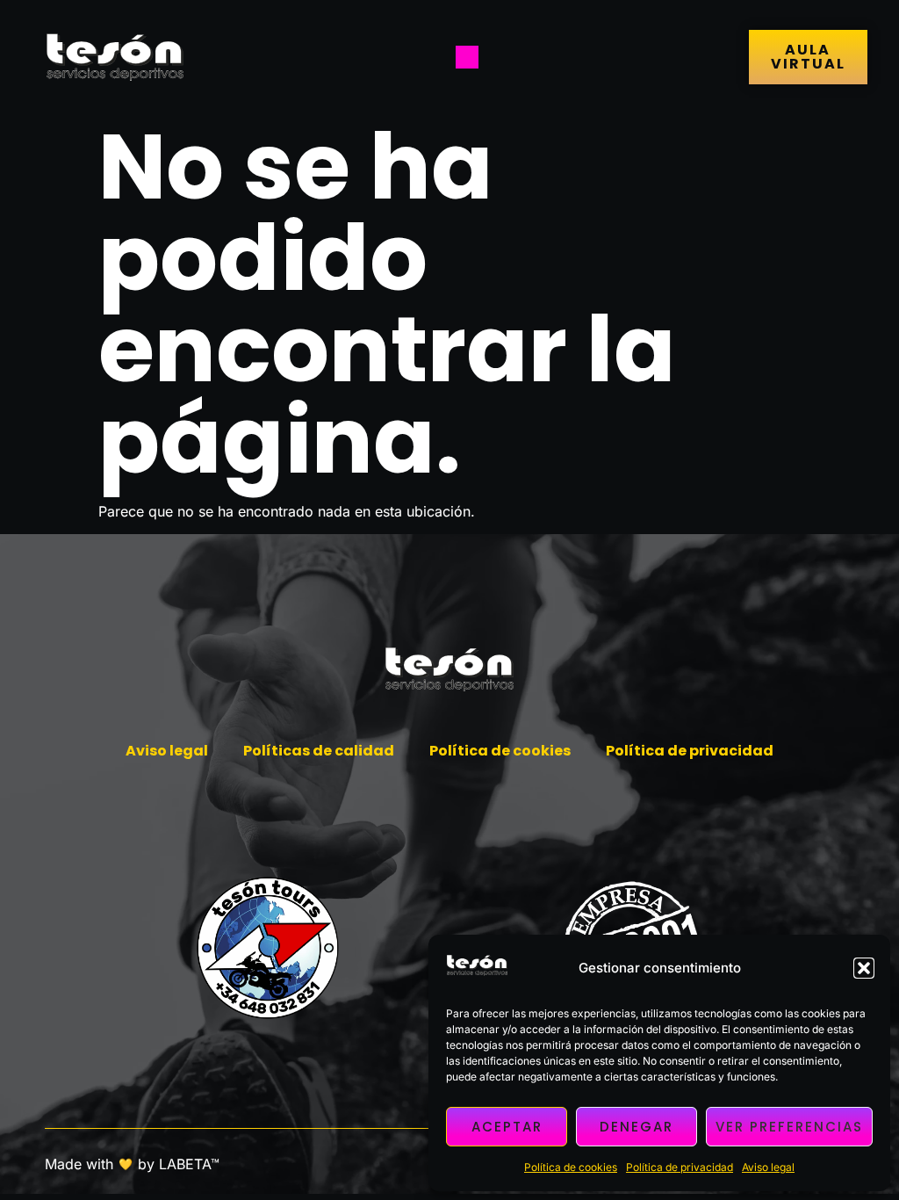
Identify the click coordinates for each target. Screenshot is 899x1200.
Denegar (636, 1126)
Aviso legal (768, 1167)
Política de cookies (570, 1167)
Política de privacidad (679, 1167)
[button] (864, 968)
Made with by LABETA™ (132, 1164)
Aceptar (507, 1126)
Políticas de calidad (318, 751)
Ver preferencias (789, 1126)
